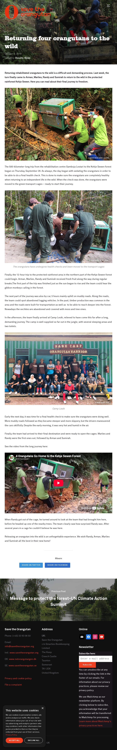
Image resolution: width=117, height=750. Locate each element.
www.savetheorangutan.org (24, 653)
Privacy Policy (11, 735)
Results (19, 58)
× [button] (42, 708)
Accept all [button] (14, 740)
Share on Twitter (31, 565)
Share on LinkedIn (84, 565)
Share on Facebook (57, 565)
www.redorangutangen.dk (22, 659)
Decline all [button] (33, 740)
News (27, 58)
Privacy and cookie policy (18, 678)
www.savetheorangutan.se (23, 665)
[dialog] (24, 726)
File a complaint (13, 685)
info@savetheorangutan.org (19, 646)
